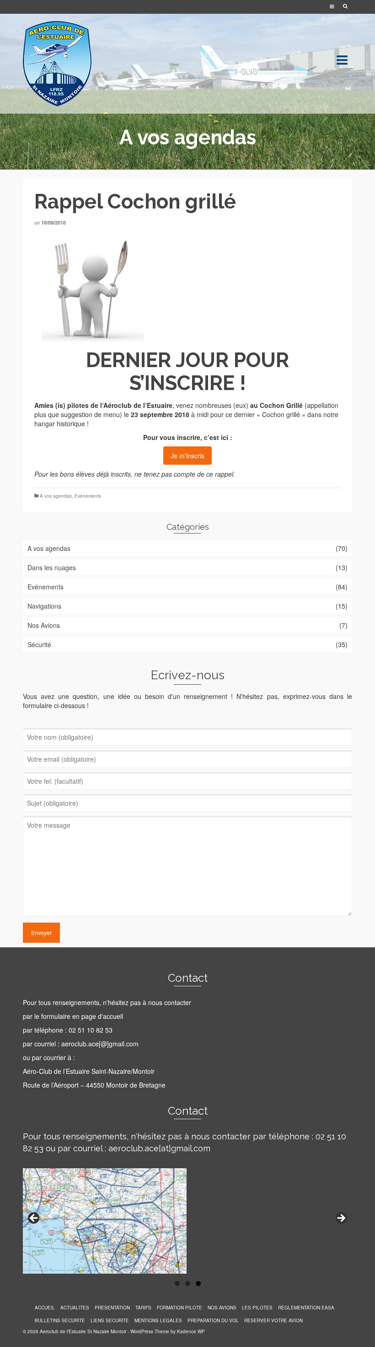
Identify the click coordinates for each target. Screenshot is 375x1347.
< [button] (34, 1219)
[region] (187, 1221)
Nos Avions (43, 625)
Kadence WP (191, 1331)
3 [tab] (198, 1283)
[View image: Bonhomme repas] (187, 290)
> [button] (341, 1219)
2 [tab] (187, 1283)
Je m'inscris (187, 455)
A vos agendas (56, 496)
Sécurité (39, 644)
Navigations (44, 605)
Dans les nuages (51, 567)
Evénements (88, 496)
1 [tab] (177, 1283)
